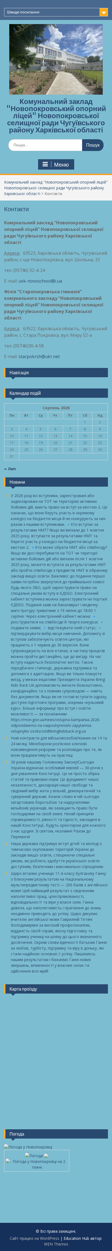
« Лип (10, 468)
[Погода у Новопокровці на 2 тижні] (37, 1162)
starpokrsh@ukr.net (39, 356)
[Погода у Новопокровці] (28, 1147)
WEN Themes (56, 1244)
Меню (61, 165)
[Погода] (36, 1154)
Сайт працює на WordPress (34, 1238)
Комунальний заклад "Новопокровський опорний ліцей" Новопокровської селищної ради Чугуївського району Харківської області (56, 115)
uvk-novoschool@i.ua (40, 281)
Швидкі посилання (23, 12)
